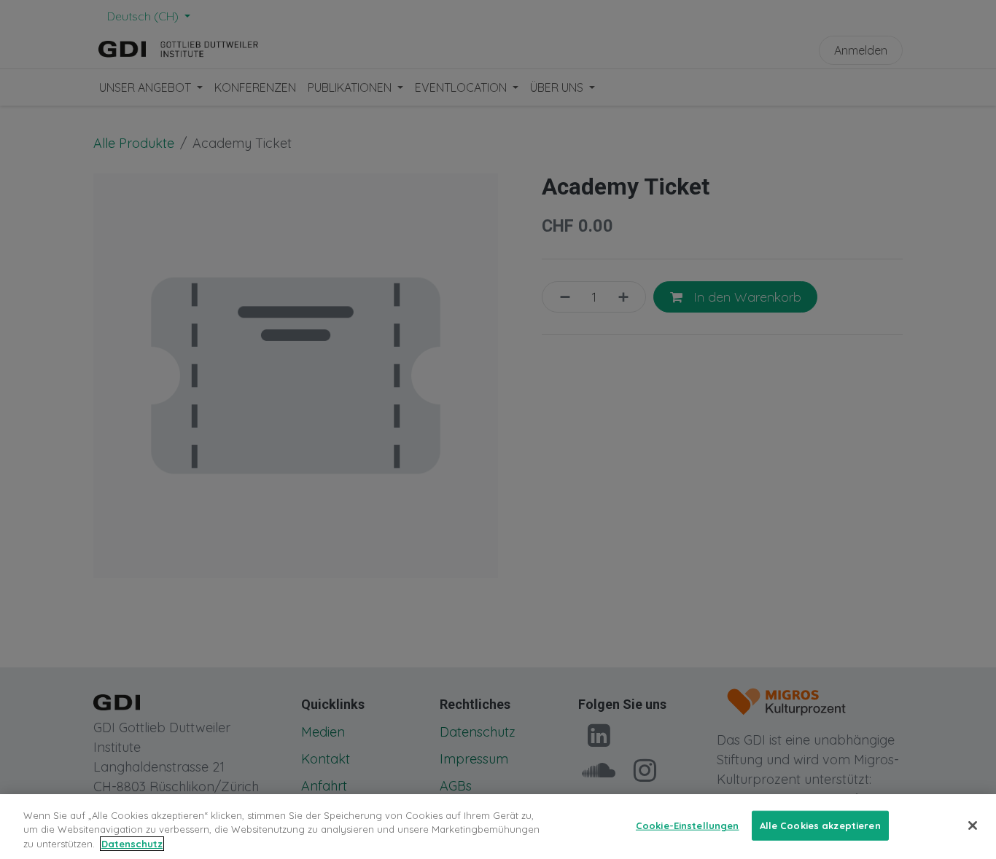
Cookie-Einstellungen (687, 825)
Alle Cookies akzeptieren (820, 825)
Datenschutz (132, 844)
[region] (498, 826)
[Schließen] (973, 825)
